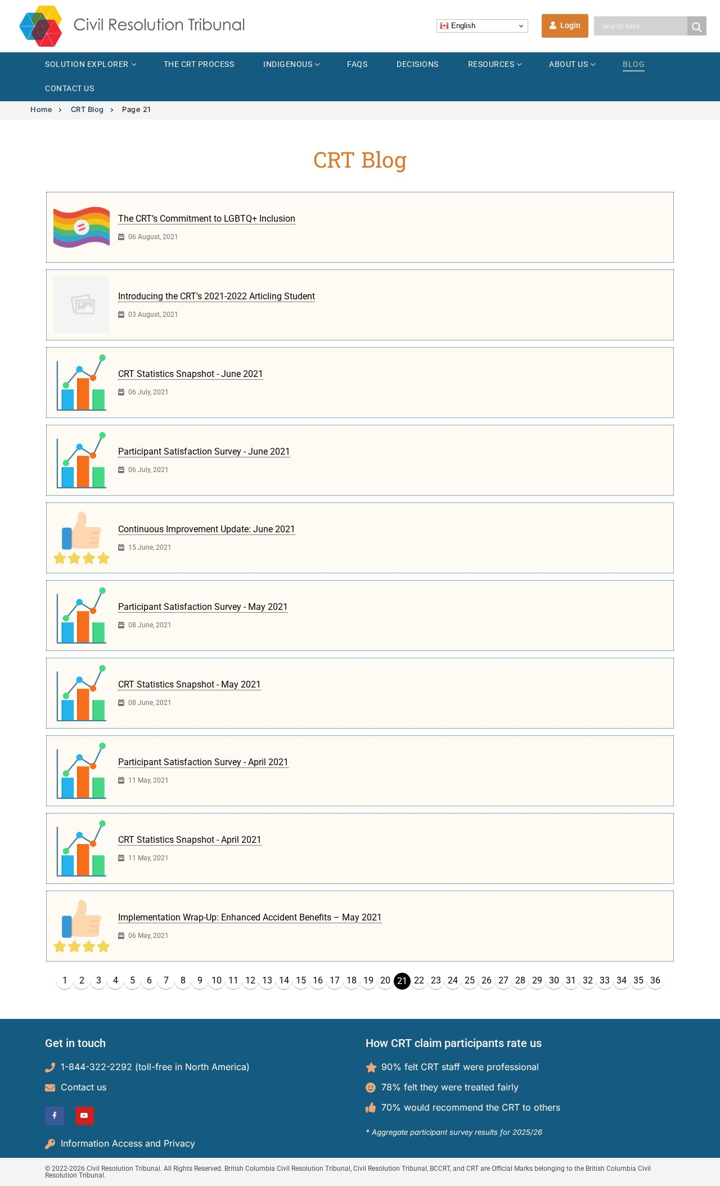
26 (487, 980)
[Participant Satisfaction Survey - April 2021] (81, 771)
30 (554, 980)
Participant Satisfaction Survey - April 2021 (203, 762)
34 (621, 980)
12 (250, 980)
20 (385, 980)
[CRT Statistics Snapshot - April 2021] (81, 848)
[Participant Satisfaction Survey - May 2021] (81, 615)
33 (605, 980)
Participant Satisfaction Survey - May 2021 (203, 606)
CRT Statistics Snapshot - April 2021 (190, 839)
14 (284, 980)
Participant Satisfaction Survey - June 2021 (204, 451)
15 (301, 980)
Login (569, 25)
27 (503, 980)
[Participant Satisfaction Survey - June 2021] (81, 460)
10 (217, 980)
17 (335, 980)
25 (470, 980)
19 (368, 980)
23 (436, 980)
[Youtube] (84, 1116)
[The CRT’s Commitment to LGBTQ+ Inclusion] (81, 227)
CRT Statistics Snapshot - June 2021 (190, 374)
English (462, 25)
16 (318, 980)
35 (638, 980)
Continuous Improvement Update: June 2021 (206, 529)
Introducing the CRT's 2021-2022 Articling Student (216, 296)
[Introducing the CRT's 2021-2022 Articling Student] (81, 305)
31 (571, 980)
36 (655, 980)
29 (537, 980)
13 (267, 980)
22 (419, 980)
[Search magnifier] (696, 27)
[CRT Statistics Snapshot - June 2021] (81, 382)
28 (520, 980)
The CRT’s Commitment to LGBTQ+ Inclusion (206, 218)
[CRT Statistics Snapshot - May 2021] (81, 693)
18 (351, 980)
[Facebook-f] (54, 1116)
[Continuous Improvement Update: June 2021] (81, 538)
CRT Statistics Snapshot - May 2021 (189, 684)
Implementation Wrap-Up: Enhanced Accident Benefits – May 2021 (250, 917)
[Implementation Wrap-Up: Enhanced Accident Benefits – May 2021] (81, 926)
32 (588, 980)
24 (453, 980)
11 (233, 980)
